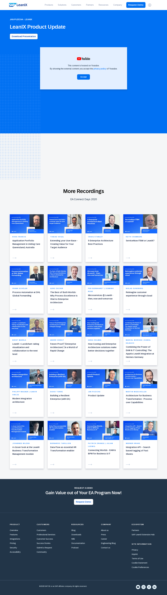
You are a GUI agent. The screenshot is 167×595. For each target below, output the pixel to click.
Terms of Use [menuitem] (137, 558)
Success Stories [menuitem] (43, 543)
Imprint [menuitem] (135, 554)
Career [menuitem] (104, 539)
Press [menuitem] (103, 534)
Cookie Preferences (140, 567)
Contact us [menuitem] (105, 547)
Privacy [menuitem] (135, 550)
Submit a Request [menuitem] (44, 547)
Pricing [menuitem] (13, 543)
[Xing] (149, 587)
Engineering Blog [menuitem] (108, 543)
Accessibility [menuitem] (15, 552)
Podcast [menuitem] (75, 547)
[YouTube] (138, 587)
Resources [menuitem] (103, 5)
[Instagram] (143, 587)
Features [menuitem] (14, 534)
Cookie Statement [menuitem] (139, 563)
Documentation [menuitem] (78, 543)
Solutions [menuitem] (62, 5)
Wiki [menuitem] (73, 539)
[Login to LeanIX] (149, 5)
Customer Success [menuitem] (45, 539)
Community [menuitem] (42, 552)
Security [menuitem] (13, 547)
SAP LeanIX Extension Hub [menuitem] (143, 534)
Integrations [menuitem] (15, 539)
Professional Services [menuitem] (46, 534)
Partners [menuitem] (90, 5)
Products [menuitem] (49, 5)
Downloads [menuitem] (76, 534)
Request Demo (136, 5)
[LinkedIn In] (154, 587)
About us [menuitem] (105, 530)
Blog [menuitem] (73, 530)
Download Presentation (24, 36)
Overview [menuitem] (14, 530)
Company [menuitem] (117, 5)
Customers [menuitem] (76, 5)
